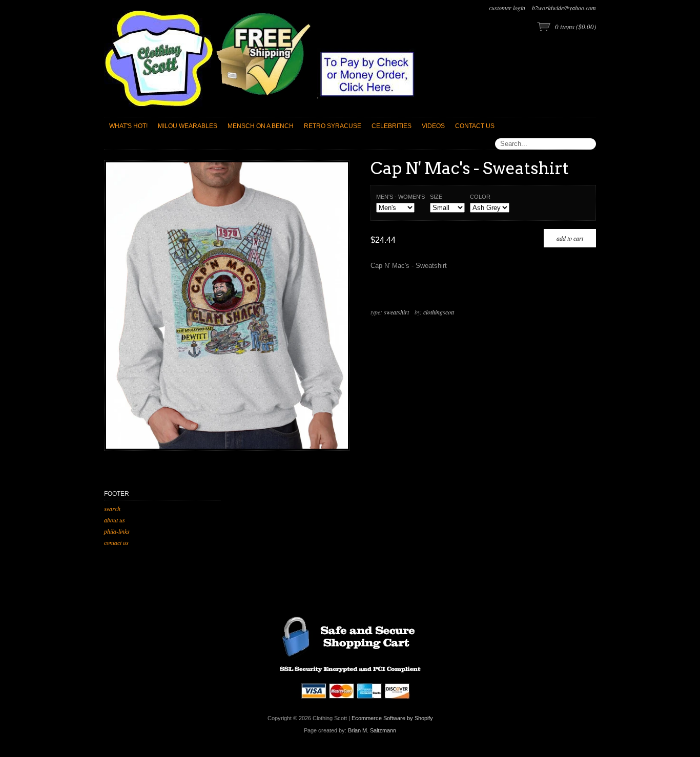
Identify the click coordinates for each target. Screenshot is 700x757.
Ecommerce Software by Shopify (392, 718)
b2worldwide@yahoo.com (564, 8)
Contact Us (116, 542)
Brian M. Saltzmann (372, 730)
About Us (114, 520)
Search (112, 508)
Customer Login (507, 8)
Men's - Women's (400, 197)
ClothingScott (438, 312)
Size (436, 197)
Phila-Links (117, 531)
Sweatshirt (396, 312)
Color (480, 197)
